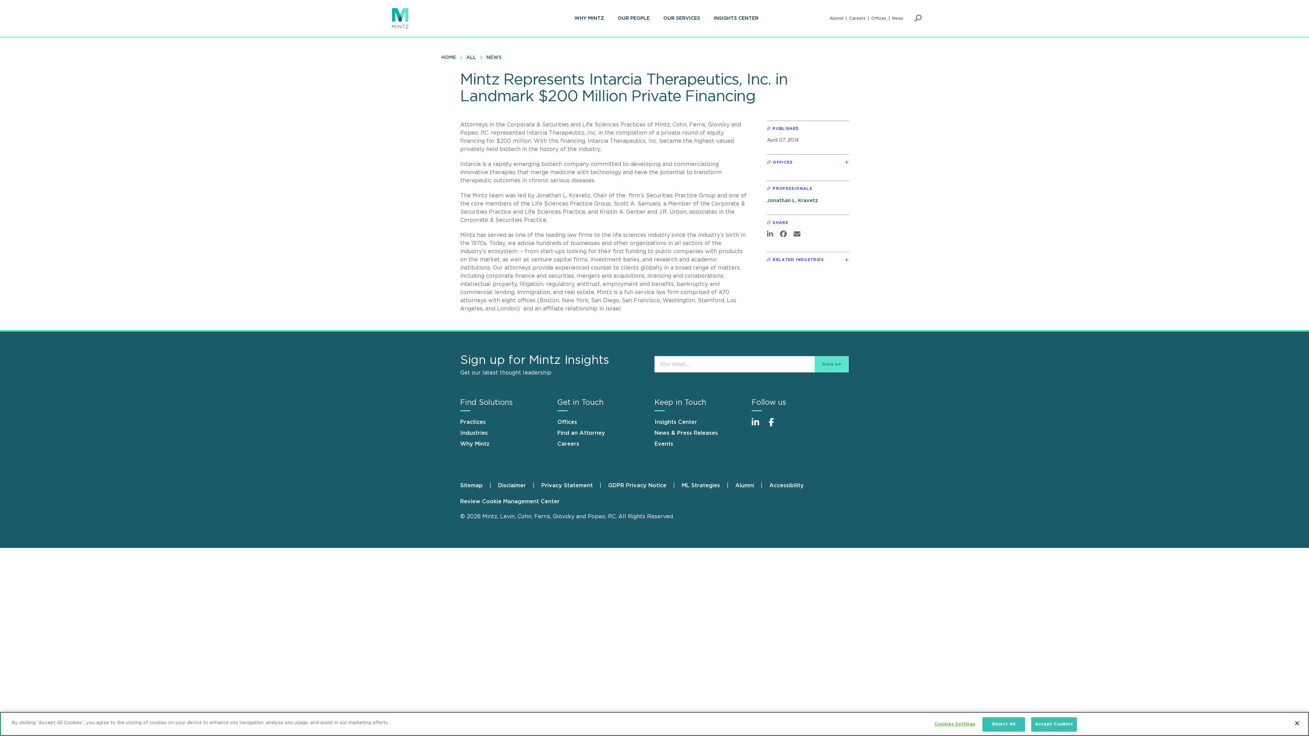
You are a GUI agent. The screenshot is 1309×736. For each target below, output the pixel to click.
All (471, 57)
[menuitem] (589, 18)
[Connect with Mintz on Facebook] (775, 425)
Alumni (836, 18)
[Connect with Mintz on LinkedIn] (758, 425)
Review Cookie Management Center (510, 501)
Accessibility (786, 485)
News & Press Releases (686, 433)
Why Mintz (589, 18)
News (897, 18)
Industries (474, 433)
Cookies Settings (954, 724)
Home (448, 57)
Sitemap (471, 485)
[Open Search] (918, 18)
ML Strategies (701, 485)
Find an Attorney (581, 433)
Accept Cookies (1054, 724)
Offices (878, 18)
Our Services (681, 18)
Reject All (1003, 724)
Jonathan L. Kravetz (792, 200)
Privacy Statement (567, 485)
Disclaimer (512, 485)
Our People (634, 18)
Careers (857, 18)
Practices (473, 422)
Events (663, 444)
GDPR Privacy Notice (637, 485)
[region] (654, 724)
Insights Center (736, 18)
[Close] (1297, 723)
